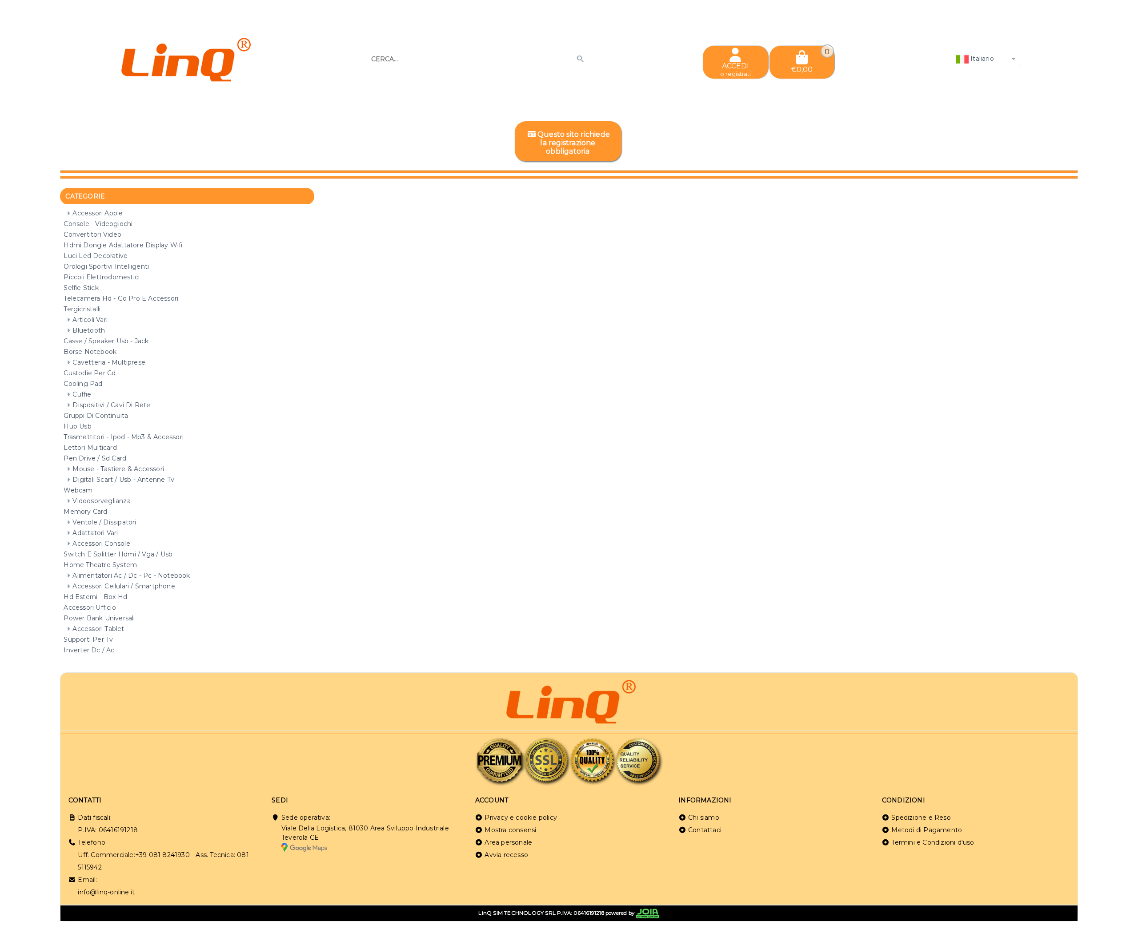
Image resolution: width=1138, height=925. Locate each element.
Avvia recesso (506, 855)
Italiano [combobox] (981, 59)
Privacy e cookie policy (521, 818)
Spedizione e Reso (920, 818)
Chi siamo (703, 818)
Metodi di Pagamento (926, 830)
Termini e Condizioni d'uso (932, 842)
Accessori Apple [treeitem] (97, 213)
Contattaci (704, 830)
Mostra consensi (510, 830)
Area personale (508, 842)
